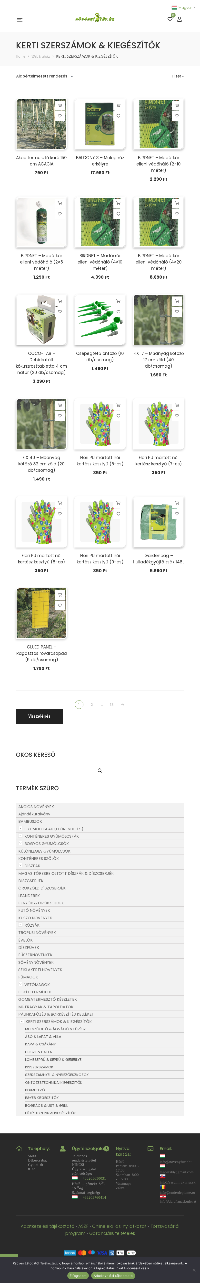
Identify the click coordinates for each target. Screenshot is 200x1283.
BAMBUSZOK (30, 821)
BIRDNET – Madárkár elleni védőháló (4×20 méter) (159, 262)
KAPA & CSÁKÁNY (40, 1044)
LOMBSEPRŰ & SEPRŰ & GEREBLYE (53, 1059)
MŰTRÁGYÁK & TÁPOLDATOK (45, 1007)
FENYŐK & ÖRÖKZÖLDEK (41, 903)
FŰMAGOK (28, 977)
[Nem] (193, 1270)
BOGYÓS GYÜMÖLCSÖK (46, 843)
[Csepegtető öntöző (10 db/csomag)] (100, 320)
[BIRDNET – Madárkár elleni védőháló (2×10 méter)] (158, 124)
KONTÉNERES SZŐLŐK (38, 858)
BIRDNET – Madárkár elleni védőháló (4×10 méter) (100, 262)
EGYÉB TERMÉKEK (34, 992)
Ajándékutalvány (34, 814)
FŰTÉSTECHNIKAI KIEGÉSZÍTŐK (50, 1113)
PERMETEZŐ (35, 1090)
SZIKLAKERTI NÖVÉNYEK (40, 970)
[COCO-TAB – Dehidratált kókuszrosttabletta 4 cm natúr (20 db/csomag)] (41, 320)
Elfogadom (78, 1276)
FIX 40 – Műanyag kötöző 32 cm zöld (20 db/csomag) (41, 464)
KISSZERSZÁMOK (39, 1067)
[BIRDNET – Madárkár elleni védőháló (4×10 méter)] (100, 222)
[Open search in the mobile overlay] (100, 770)
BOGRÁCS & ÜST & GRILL (46, 1105)
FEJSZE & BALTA (38, 1051)
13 (112, 704)
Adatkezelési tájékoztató (47, 1226)
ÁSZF (83, 1226)
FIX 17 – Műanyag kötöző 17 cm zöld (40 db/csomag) (158, 360)
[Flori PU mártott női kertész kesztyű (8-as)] (41, 522)
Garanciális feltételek (112, 1233)
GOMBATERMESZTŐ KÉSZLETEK (47, 999)
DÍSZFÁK (32, 866)
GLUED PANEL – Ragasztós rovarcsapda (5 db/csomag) (41, 653)
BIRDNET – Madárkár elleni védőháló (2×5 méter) (41, 262)
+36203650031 (94, 1178)
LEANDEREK (29, 896)
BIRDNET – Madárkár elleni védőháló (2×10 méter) (158, 164)
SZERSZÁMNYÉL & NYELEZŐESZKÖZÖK (57, 1074)
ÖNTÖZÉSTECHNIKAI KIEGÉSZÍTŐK (53, 1082)
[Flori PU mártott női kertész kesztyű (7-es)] (158, 424)
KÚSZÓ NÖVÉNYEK (35, 918)
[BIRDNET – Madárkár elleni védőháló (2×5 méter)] (41, 222)
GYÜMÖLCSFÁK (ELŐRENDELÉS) (53, 829)
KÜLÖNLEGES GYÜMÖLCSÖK (44, 851)
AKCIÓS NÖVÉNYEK (36, 807)
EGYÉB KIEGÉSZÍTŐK (42, 1097)
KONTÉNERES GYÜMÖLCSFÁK (51, 836)
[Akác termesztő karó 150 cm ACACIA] (41, 124)
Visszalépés (39, 716)
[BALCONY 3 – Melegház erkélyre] (100, 124)
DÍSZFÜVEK (28, 947)
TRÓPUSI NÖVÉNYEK (37, 932)
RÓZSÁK (32, 925)
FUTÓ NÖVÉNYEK (34, 910)
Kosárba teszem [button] (60, 106)
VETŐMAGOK (37, 984)
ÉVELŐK (25, 940)
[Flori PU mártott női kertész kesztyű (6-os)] (100, 424)
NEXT (123, 704)
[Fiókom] (179, 19)
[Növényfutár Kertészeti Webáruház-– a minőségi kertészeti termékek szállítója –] (94, 19)
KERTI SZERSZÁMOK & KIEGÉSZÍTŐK (59, 1021)
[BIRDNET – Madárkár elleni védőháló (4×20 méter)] (158, 222)
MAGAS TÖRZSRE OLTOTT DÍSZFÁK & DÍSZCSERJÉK (66, 873)
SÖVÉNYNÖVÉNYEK (36, 962)
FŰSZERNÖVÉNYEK (35, 955)
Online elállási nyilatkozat (119, 1226)
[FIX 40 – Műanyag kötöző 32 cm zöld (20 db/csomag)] (41, 424)
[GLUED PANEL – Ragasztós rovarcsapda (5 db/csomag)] (41, 613)
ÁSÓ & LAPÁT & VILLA (43, 1036)
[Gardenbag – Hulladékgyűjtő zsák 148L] (158, 522)
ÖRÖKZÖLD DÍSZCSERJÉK (42, 888)
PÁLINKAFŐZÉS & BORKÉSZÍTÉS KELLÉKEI (55, 1014)
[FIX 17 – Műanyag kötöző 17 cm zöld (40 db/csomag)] (158, 320)
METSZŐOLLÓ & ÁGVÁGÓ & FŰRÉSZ (55, 1028)
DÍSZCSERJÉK (30, 881)
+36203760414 (94, 1197)
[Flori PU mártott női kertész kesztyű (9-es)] (100, 522)
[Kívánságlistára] (60, 116)
